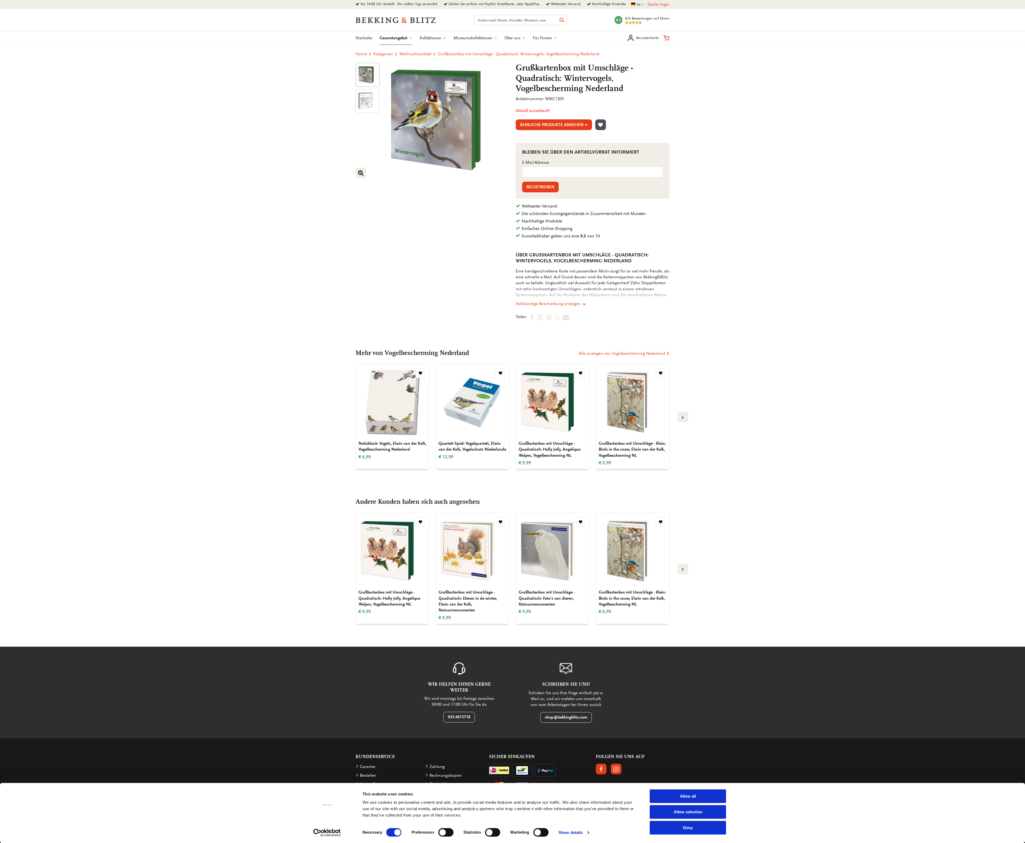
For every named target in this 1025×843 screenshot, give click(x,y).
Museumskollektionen (473, 38)
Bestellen (368, 775)
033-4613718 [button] (459, 717)
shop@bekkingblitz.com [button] (566, 717)
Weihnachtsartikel (415, 54)
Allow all (688, 796)
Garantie (367, 766)
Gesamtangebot (396, 38)
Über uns (513, 38)
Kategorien (383, 54)
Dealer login (658, 4)
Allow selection (688, 812)
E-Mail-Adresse (535, 162)
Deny (688, 827)
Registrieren (540, 187)
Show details (570, 832)
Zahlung (437, 766)
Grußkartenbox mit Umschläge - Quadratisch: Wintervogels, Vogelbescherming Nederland (518, 54)
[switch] (446, 832)
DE (637, 4)
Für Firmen (543, 38)
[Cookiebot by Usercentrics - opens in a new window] (327, 833)
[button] (666, 38)
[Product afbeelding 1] (368, 75)
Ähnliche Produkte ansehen (552, 124)
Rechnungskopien (445, 775)
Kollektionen (431, 38)
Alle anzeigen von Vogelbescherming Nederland (622, 353)
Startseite (364, 38)
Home (361, 54)
